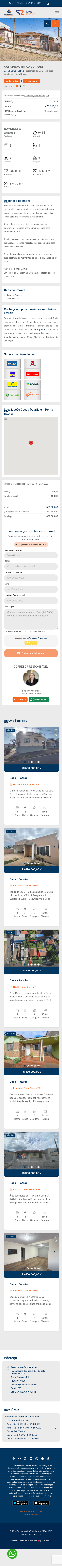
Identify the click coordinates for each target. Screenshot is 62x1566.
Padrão (12, 71)
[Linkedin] (31, 1458)
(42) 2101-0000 (18, 1381)
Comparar (33, 81)
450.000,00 (51, 106)
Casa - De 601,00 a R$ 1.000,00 (22, 1435)
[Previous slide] (4, 39)
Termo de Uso (31, 1514)
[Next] (54, 746)
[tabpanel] (31, 39)
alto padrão (40, 329)
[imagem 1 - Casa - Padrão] (31, 745)
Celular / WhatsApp (13, 572)
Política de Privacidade (31, 1511)
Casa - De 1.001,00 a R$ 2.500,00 (23, 1438)
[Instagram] (25, 1458)
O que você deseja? (13, 550)
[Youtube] (19, 1458)
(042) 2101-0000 (33, 3)
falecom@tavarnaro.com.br (24, 1384)
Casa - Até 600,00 (16, 1431)
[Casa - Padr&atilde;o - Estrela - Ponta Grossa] (23, 13)
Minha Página (20, 699)
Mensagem (9, 607)
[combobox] (31, 555)
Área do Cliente (16, 3)
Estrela (21, 71)
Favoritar (13, 81)
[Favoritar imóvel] (56, 730)
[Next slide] (57, 39)
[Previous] (8, 746)
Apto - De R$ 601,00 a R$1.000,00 (23, 1424)
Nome (7, 561)
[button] (47, 3)
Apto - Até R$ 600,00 (17, 1420)
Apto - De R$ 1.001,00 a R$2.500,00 (24, 1427)
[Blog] (42, 1458)
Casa (6, 71)
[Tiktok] (48, 1458)
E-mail (7, 584)
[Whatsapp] (37, 1458)
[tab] (47, 23)
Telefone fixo (14, 595)
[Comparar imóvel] (56, 735)
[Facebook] (14, 1458)
